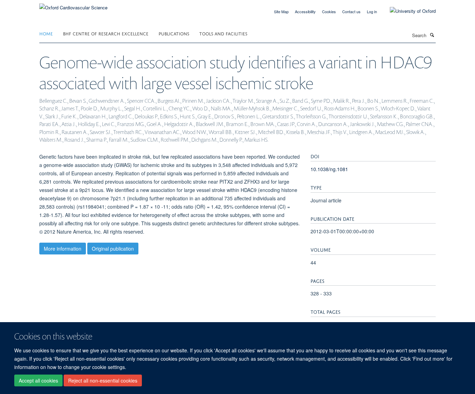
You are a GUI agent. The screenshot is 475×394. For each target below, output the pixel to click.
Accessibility (305, 11)
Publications (174, 33)
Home (46, 33)
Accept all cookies (38, 380)
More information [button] (62, 248)
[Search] (432, 35)
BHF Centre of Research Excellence (105, 33)
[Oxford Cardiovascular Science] (73, 5)
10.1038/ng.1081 (329, 169)
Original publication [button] (113, 248)
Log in (372, 11)
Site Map (281, 11)
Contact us (351, 11)
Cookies (329, 11)
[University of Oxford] (407, 11)
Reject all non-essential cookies (102, 380)
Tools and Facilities (223, 33)
